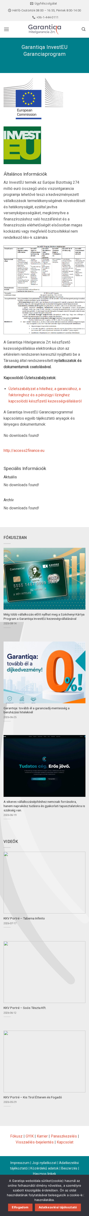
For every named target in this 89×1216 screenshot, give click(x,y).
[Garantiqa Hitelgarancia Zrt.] (44, 29)
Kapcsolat (65, 1142)
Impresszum (19, 1163)
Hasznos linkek (44, 1174)
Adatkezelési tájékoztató (58, 1207)
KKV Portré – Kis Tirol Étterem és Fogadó (33, 1097)
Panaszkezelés (64, 1136)
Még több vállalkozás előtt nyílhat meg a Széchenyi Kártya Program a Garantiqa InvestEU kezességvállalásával (44, 616)
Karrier (42, 1136)
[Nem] (82, 1196)
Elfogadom (20, 1207)
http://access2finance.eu (24, 450)
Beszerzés (69, 1168)
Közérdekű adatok (44, 1168)
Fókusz (16, 1136)
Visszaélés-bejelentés (35, 1142)
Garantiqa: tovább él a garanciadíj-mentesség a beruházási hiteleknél (37, 710)
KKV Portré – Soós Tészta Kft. (25, 1008)
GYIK (30, 1136)
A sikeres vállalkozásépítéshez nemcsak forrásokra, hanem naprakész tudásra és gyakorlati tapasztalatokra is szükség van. (44, 806)
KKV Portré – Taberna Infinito (24, 918)
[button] (6, 29)
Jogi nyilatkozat (44, 1163)
